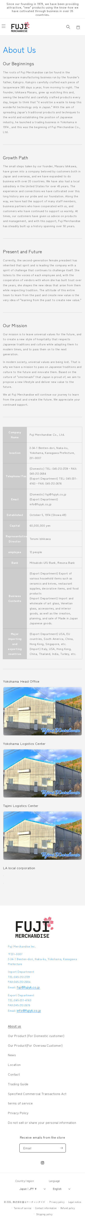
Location (14, 1064)
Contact (14, 1074)
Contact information (46, 1208)
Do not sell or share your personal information (42, 1122)
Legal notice (74, 1201)
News (12, 1054)
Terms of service (22, 1208)
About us (14, 1026)
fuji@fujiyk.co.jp (28, 987)
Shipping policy (44, 1214)
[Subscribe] (61, 1148)
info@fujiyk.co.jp (29, 1010)
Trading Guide (18, 1083)
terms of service (20, 1103)
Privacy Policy (18, 1112)
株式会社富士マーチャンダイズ (29, 1201)
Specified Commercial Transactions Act (37, 1093)
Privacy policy (56, 1201)
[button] (68, 27)
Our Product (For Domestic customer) (36, 1035)
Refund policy (67, 1208)
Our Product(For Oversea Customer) (35, 1045)
